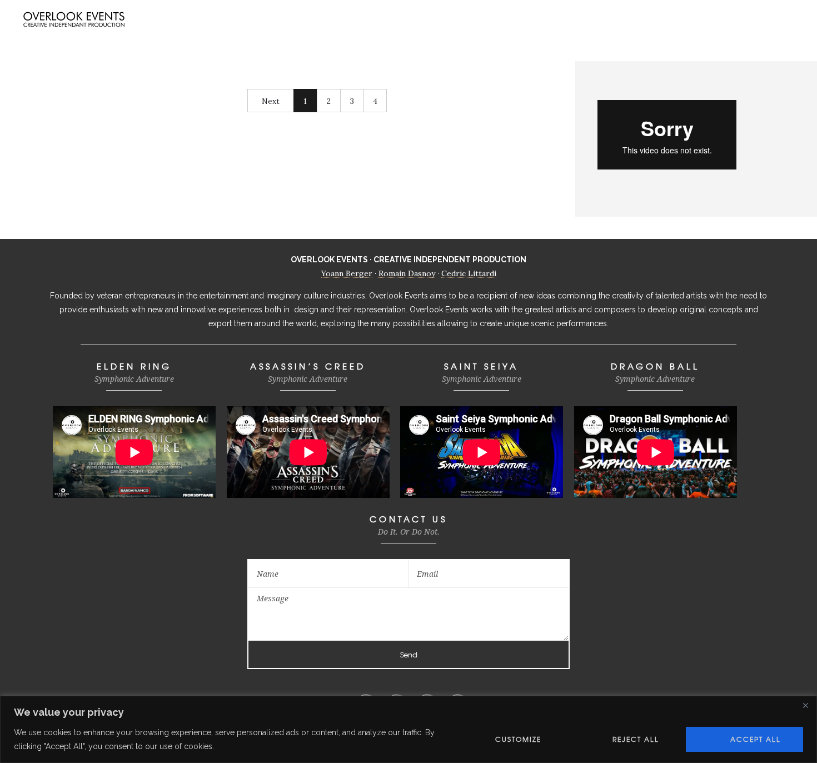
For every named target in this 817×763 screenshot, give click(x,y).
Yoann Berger (346, 273)
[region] (408, 729)
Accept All (755, 739)
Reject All (635, 739)
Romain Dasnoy (406, 273)
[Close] (805, 705)
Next (271, 101)
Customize (518, 739)
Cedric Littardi (468, 273)
